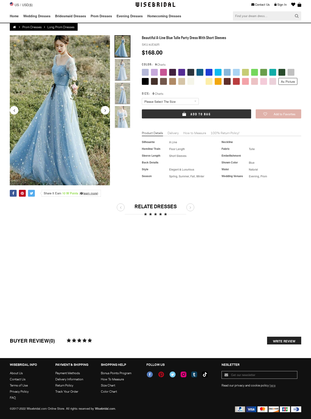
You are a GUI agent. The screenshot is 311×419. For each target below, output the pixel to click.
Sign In (282, 4)
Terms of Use (19, 385)
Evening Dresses (130, 16)
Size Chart (108, 385)
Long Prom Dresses (60, 27)
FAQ (13, 397)
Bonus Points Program (116, 373)
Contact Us (262, 4)
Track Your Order (66, 391)
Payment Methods (67, 373)
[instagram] (183, 374)
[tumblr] (194, 374)
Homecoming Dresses (164, 16)
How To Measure (112, 379)
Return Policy (64, 385)
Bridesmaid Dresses (70, 16)
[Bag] (299, 4)
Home (14, 16)
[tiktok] (205, 374)
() (88, 193)
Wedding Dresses (37, 16)
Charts (161, 65)
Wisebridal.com (105, 408)
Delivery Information (69, 379)
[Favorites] (292, 4)
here (272, 385)
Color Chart (109, 391)
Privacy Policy (19, 391)
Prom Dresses (101, 16)
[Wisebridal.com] (15, 27)
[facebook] (149, 374)
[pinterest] (161, 374)
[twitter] (172, 374)
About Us (16, 373)
